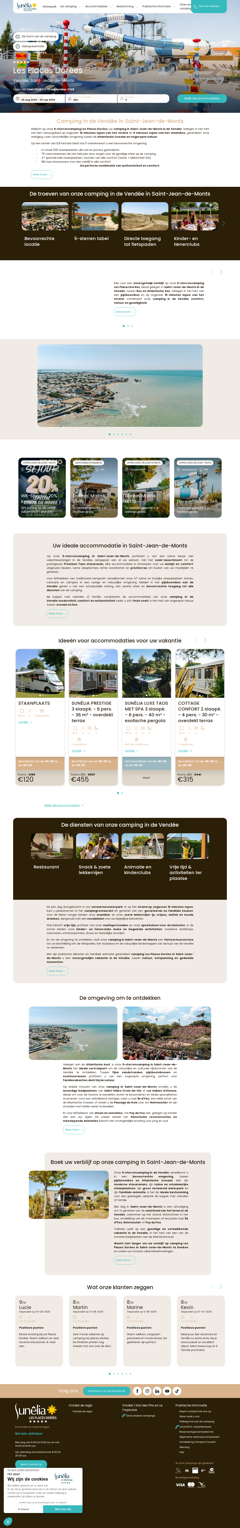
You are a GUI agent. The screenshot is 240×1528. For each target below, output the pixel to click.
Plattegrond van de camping (196, 1421)
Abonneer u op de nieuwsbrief (106, 1391)
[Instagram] (147, 1391)
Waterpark (49, 6)
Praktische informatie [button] (156, 6)
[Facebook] (137, 1391)
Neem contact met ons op (195, 1411)
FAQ (181, 1452)
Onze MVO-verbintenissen (195, 1426)
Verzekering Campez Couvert (197, 1441)
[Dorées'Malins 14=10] (146, 488)
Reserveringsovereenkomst (196, 1431)
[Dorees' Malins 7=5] (198, 488)
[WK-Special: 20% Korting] (42, 488)
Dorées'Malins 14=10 (140, 499)
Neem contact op (31, 1464)
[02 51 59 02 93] (195, 6)
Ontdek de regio (82, 1411)
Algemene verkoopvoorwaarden (199, 1436)
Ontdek (23, 722)
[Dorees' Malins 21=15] (94, 488)
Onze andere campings (140, 1415)
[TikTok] (177, 1391)
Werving (184, 1447)
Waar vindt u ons (189, 1416)
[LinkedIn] (157, 1391)
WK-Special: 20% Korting (39, 499)
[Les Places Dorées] (27, 6)
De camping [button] (68, 6)
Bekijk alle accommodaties (202, 98)
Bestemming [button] (125, 6)
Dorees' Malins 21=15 (89, 499)
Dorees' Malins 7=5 (197, 502)
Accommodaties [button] (97, 6)
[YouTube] (167, 1391)
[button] (42, 174)
